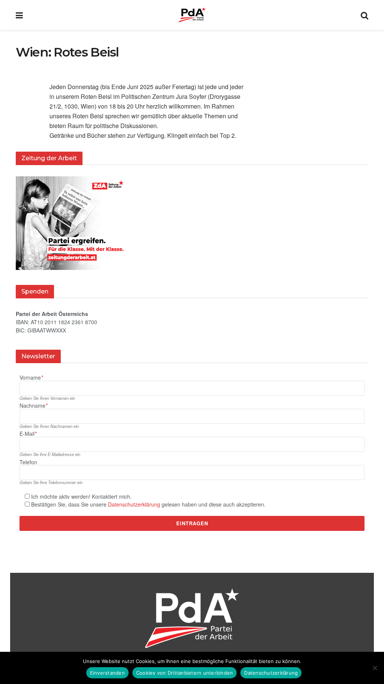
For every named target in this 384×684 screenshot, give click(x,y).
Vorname (31, 377)
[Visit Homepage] (192, 14)
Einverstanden (107, 673)
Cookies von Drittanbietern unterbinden (184, 673)
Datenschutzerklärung (134, 504)
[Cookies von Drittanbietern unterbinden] (374, 668)
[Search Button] (364, 15)
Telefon (28, 462)
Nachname (33, 405)
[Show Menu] (19, 15)
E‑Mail (28, 434)
